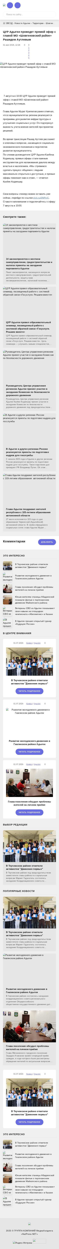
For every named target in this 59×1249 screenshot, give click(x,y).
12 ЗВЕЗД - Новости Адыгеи (16, 23)
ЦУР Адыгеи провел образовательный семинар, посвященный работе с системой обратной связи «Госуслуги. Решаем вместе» (28, 327)
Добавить (47, 542)
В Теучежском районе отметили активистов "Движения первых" (29, 682)
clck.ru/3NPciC (41, 198)
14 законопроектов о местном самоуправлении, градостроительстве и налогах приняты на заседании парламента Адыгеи (29, 264)
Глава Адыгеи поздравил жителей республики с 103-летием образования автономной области (28, 512)
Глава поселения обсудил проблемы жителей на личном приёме (29, 803)
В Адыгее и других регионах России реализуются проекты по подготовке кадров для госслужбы (27, 452)
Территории (38, 23)
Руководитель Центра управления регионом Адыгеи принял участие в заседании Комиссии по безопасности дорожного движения (28, 390)
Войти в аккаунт (10, 5)
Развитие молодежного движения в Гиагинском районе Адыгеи (29, 742)
